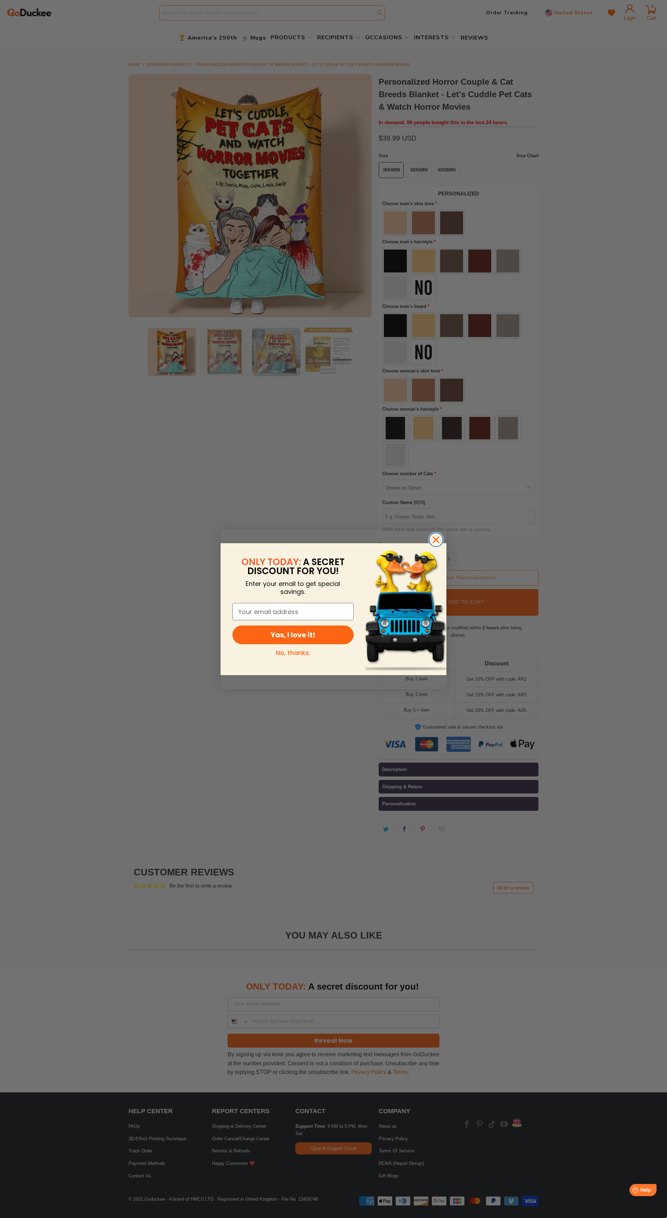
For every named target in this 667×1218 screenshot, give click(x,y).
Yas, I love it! (293, 635)
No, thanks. (293, 652)
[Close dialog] (436, 540)
